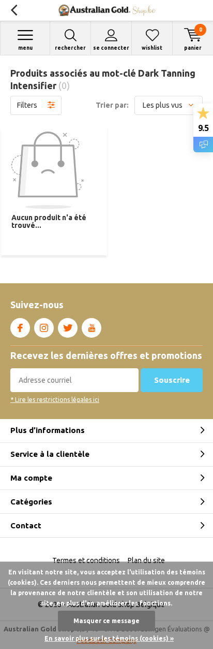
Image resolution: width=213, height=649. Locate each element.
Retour (13, 10)
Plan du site (146, 560)
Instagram (44, 328)
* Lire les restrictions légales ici (54, 399)
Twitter (68, 328)
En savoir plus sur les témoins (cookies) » (109, 638)
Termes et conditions (86, 560)
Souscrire (172, 380)
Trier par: (112, 105)
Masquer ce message (106, 620)
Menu (25, 48)
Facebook (20, 328)
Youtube (91, 328)
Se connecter (111, 48)
